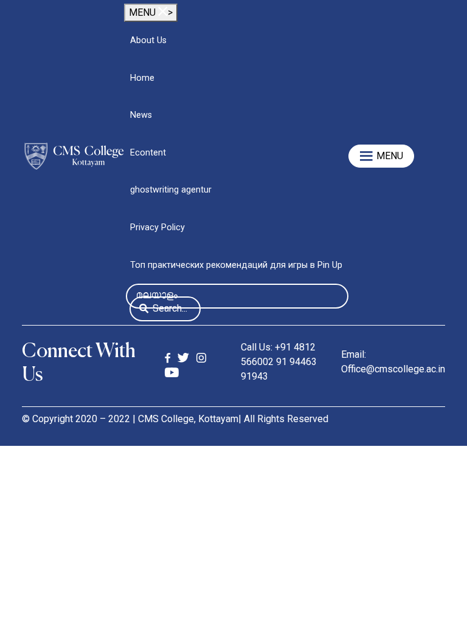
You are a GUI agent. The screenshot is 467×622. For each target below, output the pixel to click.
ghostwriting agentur (171, 190)
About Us (148, 40)
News (141, 115)
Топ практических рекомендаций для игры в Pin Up (236, 265)
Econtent (148, 153)
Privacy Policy (157, 227)
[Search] (144, 310)
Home (142, 78)
